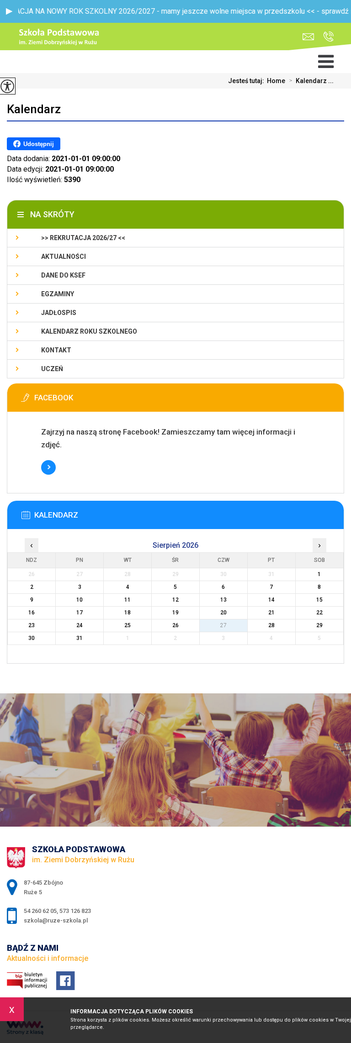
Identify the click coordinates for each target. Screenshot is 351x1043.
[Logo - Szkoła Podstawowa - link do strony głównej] (59, 37)
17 (79, 612)
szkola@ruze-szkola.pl (311, 36)
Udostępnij (38, 144)
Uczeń (52, 368)
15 (319, 600)
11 (127, 600)
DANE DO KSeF (63, 275)
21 (271, 612)
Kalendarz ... (311, 81)
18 (127, 612)
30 (31, 638)
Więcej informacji (48, 467)
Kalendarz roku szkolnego (89, 331)
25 (127, 625)
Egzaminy (57, 294)
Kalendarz (34, 109)
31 (79, 638)
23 (31, 625)
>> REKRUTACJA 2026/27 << (83, 237)
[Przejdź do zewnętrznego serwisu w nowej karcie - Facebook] (122, 400)
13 (223, 600)
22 (319, 612)
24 (79, 625)
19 (175, 612)
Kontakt (56, 350)
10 (79, 600)
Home (276, 81)
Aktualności (63, 256)
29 (319, 625)
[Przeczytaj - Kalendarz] (122, 517)
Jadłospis (58, 312)
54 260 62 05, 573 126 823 (326, 36)
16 (31, 612)
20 (223, 612)
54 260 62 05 (40, 910)
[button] (9, 11)
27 (223, 625)
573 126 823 (75, 910)
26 (175, 625)
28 (271, 625)
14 (271, 600)
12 (175, 600)
